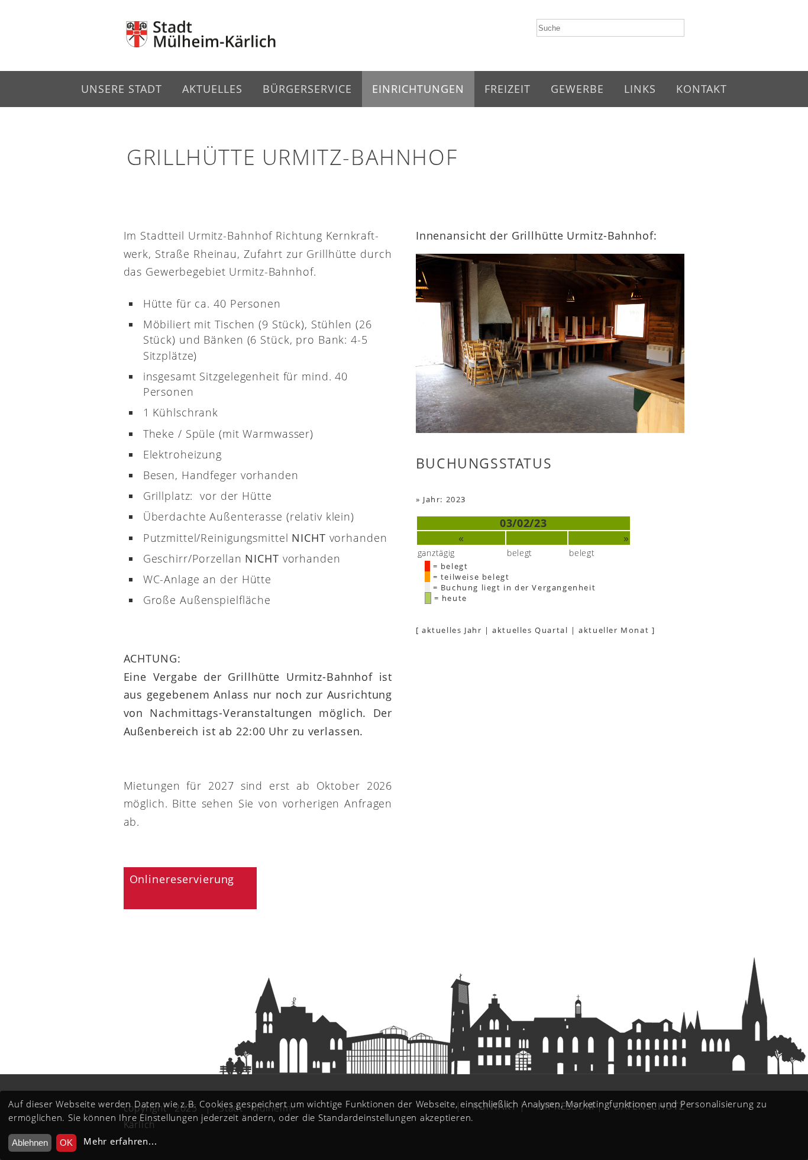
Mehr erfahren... (120, 1141)
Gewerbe (577, 89)
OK (66, 1143)
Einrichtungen (418, 89)
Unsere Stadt (121, 89)
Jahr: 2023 (444, 499)
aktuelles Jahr (451, 630)
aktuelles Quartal (530, 630)
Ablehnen (30, 1143)
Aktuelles (212, 89)
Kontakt (701, 89)
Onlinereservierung (182, 879)
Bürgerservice (307, 89)
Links (640, 89)
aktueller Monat (613, 630)
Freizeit (507, 89)
